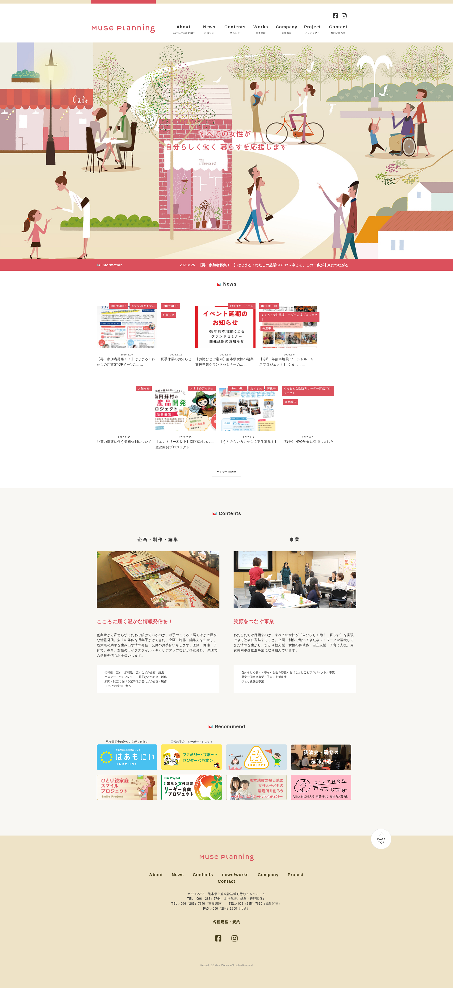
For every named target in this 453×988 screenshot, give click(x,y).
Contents (235, 29)
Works (260, 29)
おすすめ (256, 388)
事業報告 (290, 402)
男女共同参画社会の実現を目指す (127, 741)
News (209, 29)
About (183, 29)
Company (287, 29)
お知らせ (168, 315)
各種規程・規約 (226, 922)
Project (312, 29)
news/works (235, 874)
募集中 (266, 328)
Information (118, 306)
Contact (338, 29)
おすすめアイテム (143, 306)
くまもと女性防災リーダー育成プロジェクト (289, 317)
